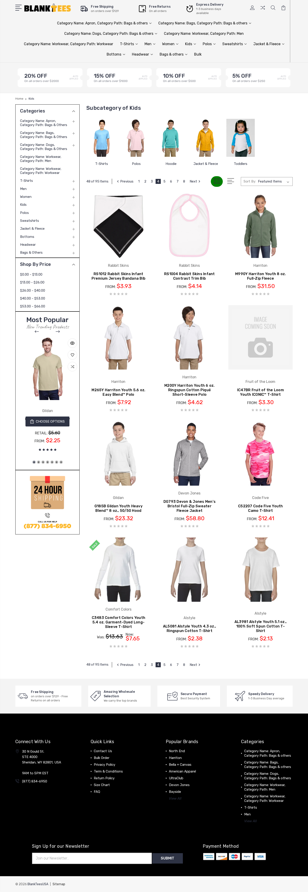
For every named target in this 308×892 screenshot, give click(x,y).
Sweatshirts (232, 44)
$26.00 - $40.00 (32, 290)
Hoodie (171, 164)
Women (168, 44)
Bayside (175, 792)
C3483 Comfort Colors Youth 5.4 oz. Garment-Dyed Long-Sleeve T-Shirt (118, 622)
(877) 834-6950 (34, 781)
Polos (207, 44)
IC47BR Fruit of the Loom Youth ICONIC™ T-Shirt (260, 392)
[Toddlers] (240, 137)
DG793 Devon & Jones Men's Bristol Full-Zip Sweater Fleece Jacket (189, 506)
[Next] (58, 331)
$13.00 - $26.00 (32, 282)
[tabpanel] (47, 395)
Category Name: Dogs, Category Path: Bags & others (108, 33)
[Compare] (262, 10)
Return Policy (104, 778)
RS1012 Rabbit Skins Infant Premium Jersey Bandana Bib (119, 276)
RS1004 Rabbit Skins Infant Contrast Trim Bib (189, 276)
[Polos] (136, 137)
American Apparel (182, 771)
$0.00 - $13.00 (31, 274)
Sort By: (250, 181)
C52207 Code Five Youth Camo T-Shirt (260, 508)
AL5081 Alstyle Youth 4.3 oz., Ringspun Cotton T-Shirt (189, 628)
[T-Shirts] (101, 137)
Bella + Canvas (180, 765)
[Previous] (37, 331)
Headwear (140, 54)
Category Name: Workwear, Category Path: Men (204, 33)
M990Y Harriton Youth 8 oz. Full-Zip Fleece (260, 276)
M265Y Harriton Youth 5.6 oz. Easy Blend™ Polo (118, 392)
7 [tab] (61, 462)
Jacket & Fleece (266, 44)
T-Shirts (127, 44)
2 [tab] (38, 462)
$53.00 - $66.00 (32, 306)
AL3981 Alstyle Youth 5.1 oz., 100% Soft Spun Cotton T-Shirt (260, 626)
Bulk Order (101, 758)
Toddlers (240, 164)
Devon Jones (179, 785)
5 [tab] (52, 462)
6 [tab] (56, 462)
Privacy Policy (104, 765)
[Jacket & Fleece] (206, 137)
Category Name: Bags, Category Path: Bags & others (202, 23)
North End (177, 751)
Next (193, 181)
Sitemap (59, 884)
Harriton (175, 758)
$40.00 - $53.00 (32, 298)
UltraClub (176, 778)
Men (148, 44)
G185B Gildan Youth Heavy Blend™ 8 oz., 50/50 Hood (118, 508)
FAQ (97, 792)
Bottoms (114, 54)
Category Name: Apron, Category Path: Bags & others (102, 23)
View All (175, 798)
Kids (188, 44)
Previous (126, 181)
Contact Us (103, 751)
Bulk (198, 54)
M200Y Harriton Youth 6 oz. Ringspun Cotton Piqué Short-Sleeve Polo (189, 390)
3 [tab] (43, 462)
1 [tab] (34, 462)
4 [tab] (47, 462)
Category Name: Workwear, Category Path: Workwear (68, 44)
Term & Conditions (108, 771)
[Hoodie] (171, 137)
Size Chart (102, 785)
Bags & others (172, 54)
